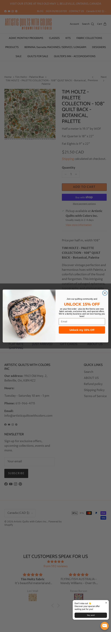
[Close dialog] (104, 293)
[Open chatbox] (105, 626)
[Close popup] (106, 602)
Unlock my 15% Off (82, 329)
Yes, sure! (91, 615)
